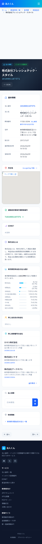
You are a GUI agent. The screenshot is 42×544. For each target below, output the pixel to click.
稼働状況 (5, 503)
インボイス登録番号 (9, 476)
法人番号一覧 (7, 472)
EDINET (4, 479)
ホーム (4, 10)
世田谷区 (36, 10)
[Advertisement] (21, 37)
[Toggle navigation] (38, 3)
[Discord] (4, 461)
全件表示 (32, 383)
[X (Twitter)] (9, 461)
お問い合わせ (7, 507)
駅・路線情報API (8, 524)
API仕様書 (5, 496)
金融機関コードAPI (9, 521)
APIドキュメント (8, 493)
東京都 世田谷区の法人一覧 (17, 421)
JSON (8, 85)
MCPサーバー (7, 500)
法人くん (9, 3)
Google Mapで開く (29, 168)
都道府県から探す (8, 483)
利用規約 (13, 537)
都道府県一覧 (15, 10)
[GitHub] (15, 461)
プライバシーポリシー (25, 537)
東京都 (26, 10)
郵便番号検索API (8, 517)
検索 (35, 402)
